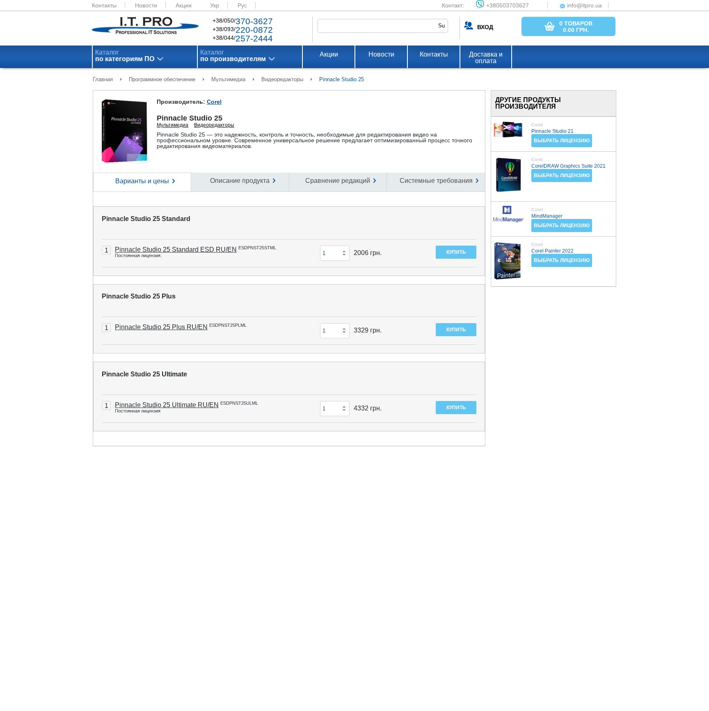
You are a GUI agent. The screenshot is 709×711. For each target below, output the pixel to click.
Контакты (104, 5)
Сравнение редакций (337, 180)
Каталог (124, 55)
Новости (146, 5)
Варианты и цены (142, 181)
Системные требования (436, 180)
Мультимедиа (172, 125)
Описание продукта (240, 180)
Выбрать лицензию (562, 141)
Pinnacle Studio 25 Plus (139, 296)
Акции (184, 5)
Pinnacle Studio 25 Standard (146, 218)
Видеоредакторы (214, 125)
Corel (214, 101)
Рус (242, 5)
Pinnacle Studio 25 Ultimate (144, 374)
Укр (214, 5)
